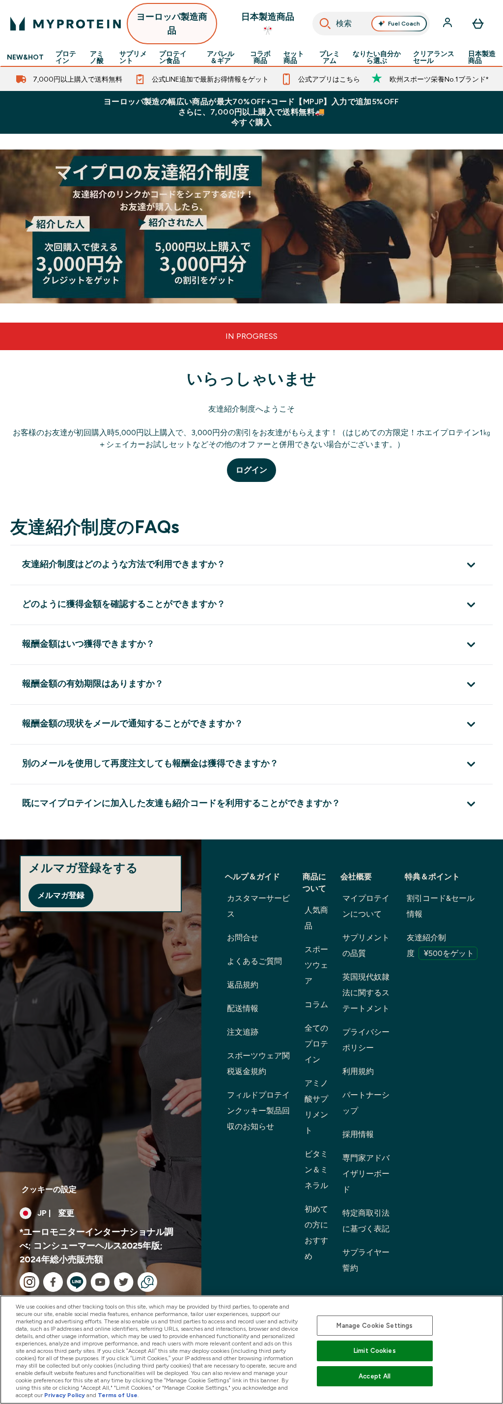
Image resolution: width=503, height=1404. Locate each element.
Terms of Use (118, 1395)
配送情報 (242, 1008)
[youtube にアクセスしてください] (100, 1282)
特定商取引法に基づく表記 (366, 1221)
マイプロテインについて (366, 906)
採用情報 (358, 1134)
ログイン (251, 470)
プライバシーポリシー (366, 1040)
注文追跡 (242, 1032)
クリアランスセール (433, 57)
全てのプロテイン (316, 1044)
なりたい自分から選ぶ (377, 57)
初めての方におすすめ (316, 1232)
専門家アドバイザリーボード (366, 1174)
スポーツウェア (316, 965)
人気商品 (316, 918)
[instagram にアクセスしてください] (29, 1282)
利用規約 (358, 1071)
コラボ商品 (260, 57)
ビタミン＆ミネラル (316, 1170)
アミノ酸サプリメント (316, 1107)
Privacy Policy (64, 1395)
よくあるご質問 (254, 961)
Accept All (375, 1376)
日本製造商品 (482, 57)
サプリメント (133, 57)
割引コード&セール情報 (441, 906)
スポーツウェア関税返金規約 (258, 1063)
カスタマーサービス (258, 906)
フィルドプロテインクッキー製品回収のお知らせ (258, 1111)
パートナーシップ (366, 1103)
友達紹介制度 (440, 945)
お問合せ (242, 937)
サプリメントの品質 (366, 945)
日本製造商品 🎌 (267, 23)
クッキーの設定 (49, 1189)
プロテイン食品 (173, 57)
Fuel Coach (404, 23)
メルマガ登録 (60, 895)
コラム (316, 1004)
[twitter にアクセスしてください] (124, 1282)
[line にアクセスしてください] (76, 1282)
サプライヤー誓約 (366, 1260)
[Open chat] (147, 1282)
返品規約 (242, 985)
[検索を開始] (325, 23)
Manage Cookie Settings (374, 1325)
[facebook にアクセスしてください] (53, 1282)
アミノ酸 (97, 57)
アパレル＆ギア (220, 57)
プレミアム (329, 57)
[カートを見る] (478, 23)
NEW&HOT (25, 57)
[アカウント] (448, 23)
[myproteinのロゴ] (65, 23)
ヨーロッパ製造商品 (172, 23)
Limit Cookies (375, 1350)
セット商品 (293, 57)
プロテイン (66, 57)
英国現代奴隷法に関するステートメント (366, 993)
